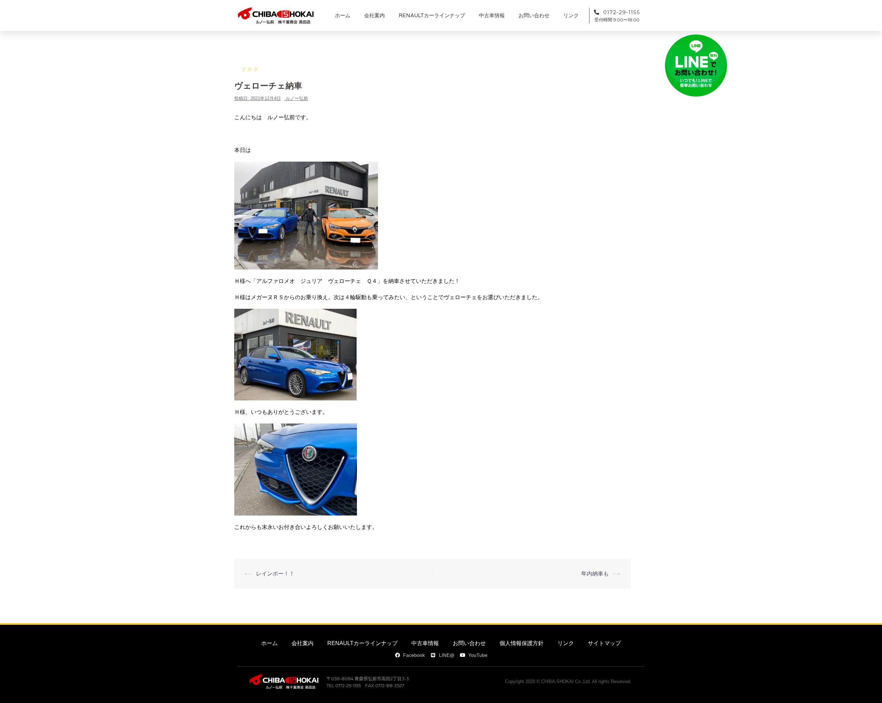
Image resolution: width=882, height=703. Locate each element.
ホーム (342, 15)
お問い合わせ (534, 15)
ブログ (250, 69)
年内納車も (595, 574)
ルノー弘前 (297, 98)
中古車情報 (492, 15)
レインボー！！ (275, 574)
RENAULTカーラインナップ (432, 15)
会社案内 (374, 15)
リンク (571, 15)
